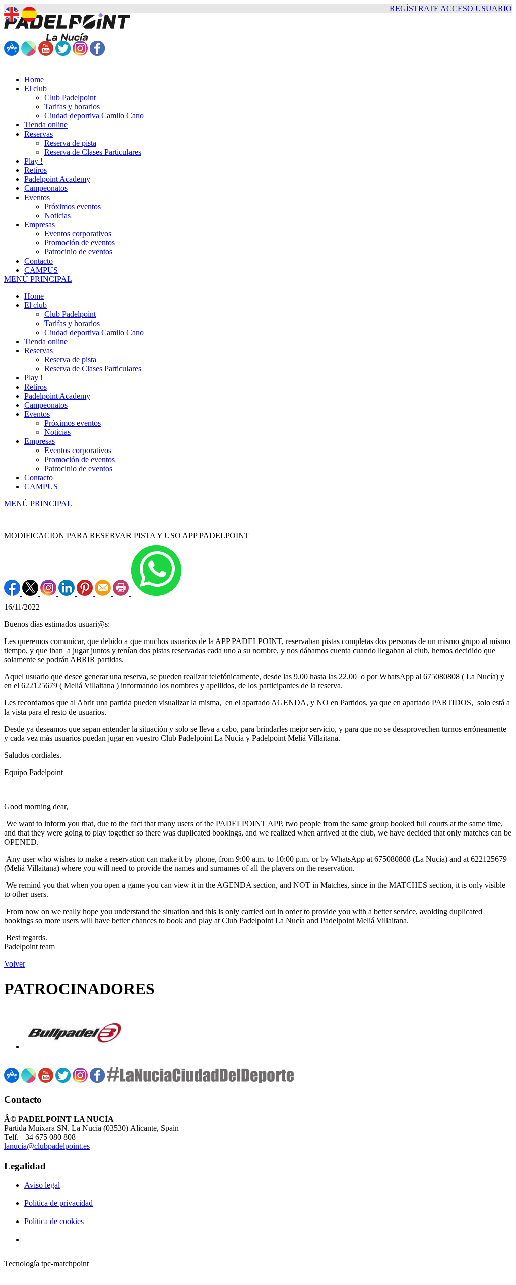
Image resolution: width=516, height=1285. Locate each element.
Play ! (33, 377)
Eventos (37, 414)
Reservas (38, 350)
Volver (14, 963)
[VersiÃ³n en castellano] (29, 14)
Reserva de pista (70, 359)
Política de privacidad (58, 1203)
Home (34, 296)
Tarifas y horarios (72, 323)
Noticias (57, 432)
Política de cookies (54, 1221)
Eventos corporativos (77, 450)
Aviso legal (42, 1185)
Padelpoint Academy (57, 396)
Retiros (35, 386)
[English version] (11, 14)
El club (35, 305)
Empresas (39, 441)
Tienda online (46, 341)
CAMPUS (41, 486)
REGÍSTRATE (414, 8)
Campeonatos (46, 405)
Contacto (38, 477)
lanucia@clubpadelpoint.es (47, 1146)
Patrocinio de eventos (78, 468)
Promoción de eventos (79, 459)
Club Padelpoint (70, 314)
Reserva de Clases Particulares (92, 368)
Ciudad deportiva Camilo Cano (94, 332)
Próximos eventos (72, 423)
